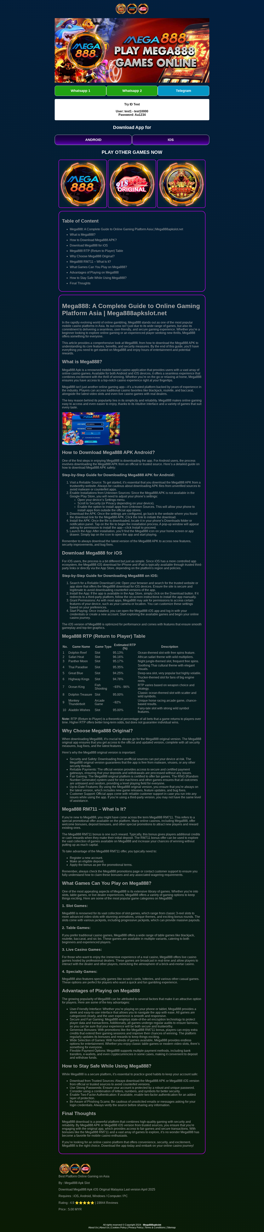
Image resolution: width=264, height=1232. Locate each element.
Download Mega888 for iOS (89, 245)
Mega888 (134, 322)
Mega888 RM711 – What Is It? (90, 261)
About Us (93, 1227)
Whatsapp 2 (132, 91)
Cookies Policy (119, 1227)
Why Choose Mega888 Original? (92, 256)
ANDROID (93, 140)
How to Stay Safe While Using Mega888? (98, 277)
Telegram (183, 91)
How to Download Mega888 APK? (93, 240)
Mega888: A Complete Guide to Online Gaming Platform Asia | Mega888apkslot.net (126, 229)
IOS (171, 140)
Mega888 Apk (71, 370)
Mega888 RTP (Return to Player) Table (96, 250)
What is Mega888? (82, 234)
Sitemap (171, 1227)
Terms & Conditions (155, 1227)
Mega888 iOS (92, 564)
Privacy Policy (135, 1227)
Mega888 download (75, 1121)
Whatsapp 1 (80, 91)
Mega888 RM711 (80, 834)
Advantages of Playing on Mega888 (94, 272)
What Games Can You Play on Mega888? (98, 267)
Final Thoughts (80, 283)
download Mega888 (85, 467)
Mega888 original (158, 739)
